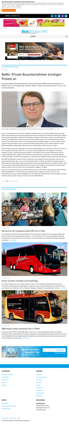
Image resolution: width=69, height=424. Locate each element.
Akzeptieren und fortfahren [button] (9, 10)
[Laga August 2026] (34, 23)
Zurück (15, 181)
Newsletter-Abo (6, 408)
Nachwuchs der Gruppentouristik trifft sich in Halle (23, 231)
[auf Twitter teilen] (4, 181)
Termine (4, 385)
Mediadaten (5, 403)
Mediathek (39, 395)
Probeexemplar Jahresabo (9, 406)
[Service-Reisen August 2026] (34, 51)
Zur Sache (39, 382)
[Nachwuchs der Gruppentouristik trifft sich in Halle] (34, 209)
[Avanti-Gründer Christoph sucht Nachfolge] (34, 259)
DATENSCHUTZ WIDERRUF (60, 353)
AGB (19, 418)
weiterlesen (12, 240)
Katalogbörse (5, 377)
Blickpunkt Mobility (7, 374)
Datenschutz (12, 418)
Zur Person (39, 380)
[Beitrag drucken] (10, 181)
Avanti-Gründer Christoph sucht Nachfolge (20, 281)
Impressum (5, 418)
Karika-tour (39, 388)
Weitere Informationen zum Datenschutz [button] (11, 7)
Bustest (38, 385)
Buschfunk (39, 374)
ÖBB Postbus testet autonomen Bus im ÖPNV (21, 328)
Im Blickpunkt (40, 393)
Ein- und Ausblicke (41, 377)
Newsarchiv (5, 380)
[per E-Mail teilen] (7, 181)
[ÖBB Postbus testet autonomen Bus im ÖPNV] (34, 307)
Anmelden (60, 350)
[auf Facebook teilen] (2, 181)
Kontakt (4, 382)
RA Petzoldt (39, 390)
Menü (34, 36)
